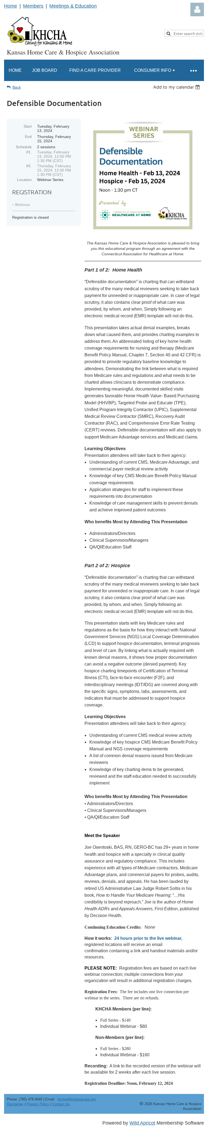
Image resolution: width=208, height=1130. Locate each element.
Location (24, 179)
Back (16, 87)
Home (10, 6)
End (28, 136)
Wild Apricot (142, 1123)
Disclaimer (15, 1104)
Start (28, 126)
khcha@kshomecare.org (76, 1099)
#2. (29, 166)
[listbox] (177, 87)
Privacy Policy (38, 1104)
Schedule (24, 147)
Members (33, 6)
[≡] (193, 70)
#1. (29, 152)
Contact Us (61, 1104)
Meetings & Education (73, 6)
